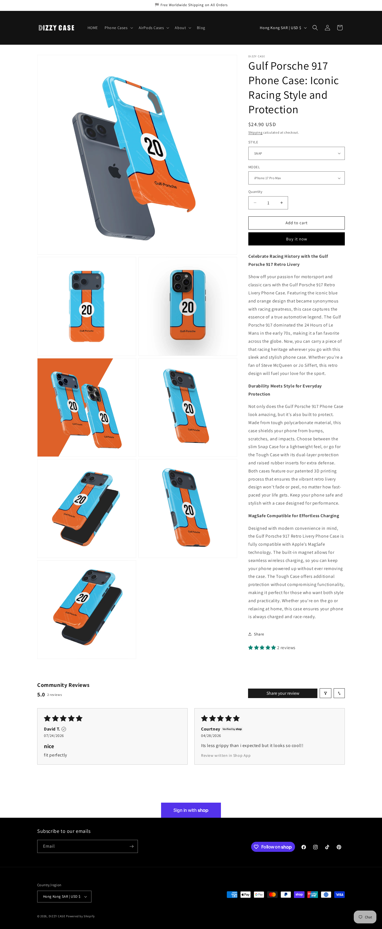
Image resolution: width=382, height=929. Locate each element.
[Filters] (325, 693)
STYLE (253, 142)
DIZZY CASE (57, 916)
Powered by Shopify (80, 916)
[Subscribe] (131, 846)
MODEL (254, 167)
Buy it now (296, 239)
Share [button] (259, 634)
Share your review (283, 693)
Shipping (255, 132)
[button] (118, 28)
